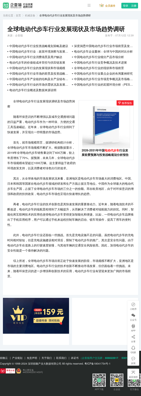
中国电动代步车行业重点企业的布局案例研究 (103, 73)
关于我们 (46, 358)
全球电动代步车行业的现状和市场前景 (99, 68)
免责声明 (32, 358)
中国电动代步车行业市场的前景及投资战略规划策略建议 (39, 73)
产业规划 (17, 358)
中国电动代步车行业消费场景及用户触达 (35, 57)
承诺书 (75, 358)
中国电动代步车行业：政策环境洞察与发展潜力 (39, 51)
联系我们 (61, 358)
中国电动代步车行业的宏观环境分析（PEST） (104, 84)
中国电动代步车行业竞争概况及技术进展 (100, 62)
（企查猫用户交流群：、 (100, 358)
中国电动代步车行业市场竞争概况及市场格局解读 (104, 79)
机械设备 (30, 15)
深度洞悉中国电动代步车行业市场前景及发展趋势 (104, 46)
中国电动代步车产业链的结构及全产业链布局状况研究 (39, 79)
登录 (125, 5)
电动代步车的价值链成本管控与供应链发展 (37, 62)
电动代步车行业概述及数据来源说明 (32, 90)
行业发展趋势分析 (28, 5)
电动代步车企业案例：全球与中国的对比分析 (103, 51)
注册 (133, 5)
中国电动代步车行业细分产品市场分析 (99, 57)
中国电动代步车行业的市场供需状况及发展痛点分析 (39, 84)
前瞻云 (4, 358)
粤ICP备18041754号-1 (97, 363)
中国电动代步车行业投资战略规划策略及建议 (38, 46)
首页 (18, 15)
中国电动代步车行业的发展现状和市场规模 (37, 68)
